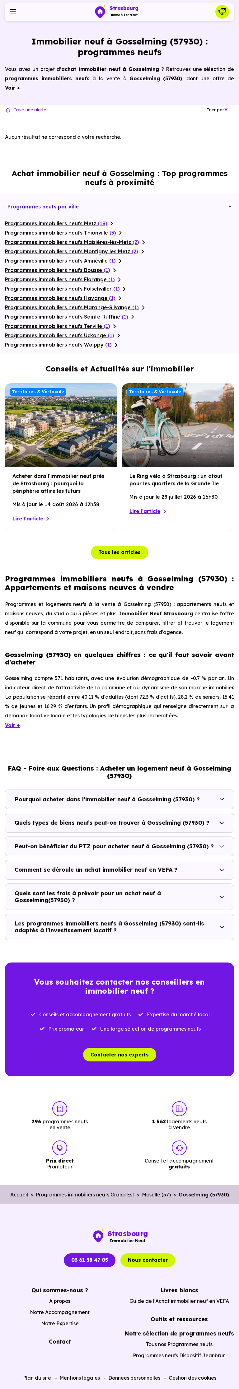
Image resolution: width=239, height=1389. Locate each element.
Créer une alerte (29, 110)
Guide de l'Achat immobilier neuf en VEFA (179, 1301)
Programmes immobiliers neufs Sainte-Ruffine (66, 317)
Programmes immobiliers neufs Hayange (60, 298)
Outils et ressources (179, 1319)
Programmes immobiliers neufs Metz (56, 223)
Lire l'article (27, 518)
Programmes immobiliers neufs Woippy (58, 345)
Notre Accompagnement (60, 1312)
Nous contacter (148, 1260)
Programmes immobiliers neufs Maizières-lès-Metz (72, 242)
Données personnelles (134, 1378)
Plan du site (37, 1378)
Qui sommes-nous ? (59, 1290)
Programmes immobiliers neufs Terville (57, 326)
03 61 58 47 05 (89, 1260)
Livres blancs (179, 1290)
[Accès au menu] (13, 12)
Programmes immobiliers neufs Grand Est (85, 1194)
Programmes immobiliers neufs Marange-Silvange (72, 307)
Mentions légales (79, 1378)
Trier (215, 109)
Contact (60, 1341)
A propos (59, 1301)
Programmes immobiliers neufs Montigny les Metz (71, 251)
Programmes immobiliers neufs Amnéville (60, 261)
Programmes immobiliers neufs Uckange (59, 335)
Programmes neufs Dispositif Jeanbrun (179, 1355)
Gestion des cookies (192, 1378)
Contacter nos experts (120, 1054)
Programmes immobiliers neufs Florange (60, 279)
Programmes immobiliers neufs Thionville (60, 233)
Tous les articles (119, 552)
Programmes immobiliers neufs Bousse (57, 270)
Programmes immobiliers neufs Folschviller (62, 289)
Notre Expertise (60, 1323)
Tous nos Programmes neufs (179, 1344)
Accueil (19, 1194)
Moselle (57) (156, 1194)
